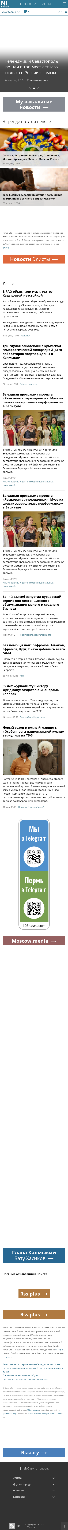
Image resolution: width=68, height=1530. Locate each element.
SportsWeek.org (9, 1413)
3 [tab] (38, 88)
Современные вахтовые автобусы (20, 1375)
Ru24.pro (45, 1413)
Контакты (19, 1496)
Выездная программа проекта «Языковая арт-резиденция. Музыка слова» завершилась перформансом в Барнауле (33, 400)
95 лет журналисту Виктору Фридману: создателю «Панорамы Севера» (31, 690)
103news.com (33, 1410)
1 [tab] (30, 88)
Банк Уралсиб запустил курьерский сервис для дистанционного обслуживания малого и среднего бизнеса (32, 603)
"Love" (30, 1413)
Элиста (17, 1477)
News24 (37, 1413)
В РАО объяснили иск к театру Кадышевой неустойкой (27, 293)
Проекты (18, 1490)
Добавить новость (36, 1468)
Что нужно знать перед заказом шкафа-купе (25, 1379)
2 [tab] (34, 88)
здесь (8, 1356)
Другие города (22, 1484)
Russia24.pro (55, 1413)
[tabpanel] (34, 54)
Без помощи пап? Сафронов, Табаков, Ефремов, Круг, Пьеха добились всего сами (34, 649)
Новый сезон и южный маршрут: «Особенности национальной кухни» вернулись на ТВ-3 (33, 731)
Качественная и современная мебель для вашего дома (31, 1364)
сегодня (59, 1349)
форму (6, 247)
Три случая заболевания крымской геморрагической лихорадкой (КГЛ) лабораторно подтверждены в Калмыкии (32, 352)
